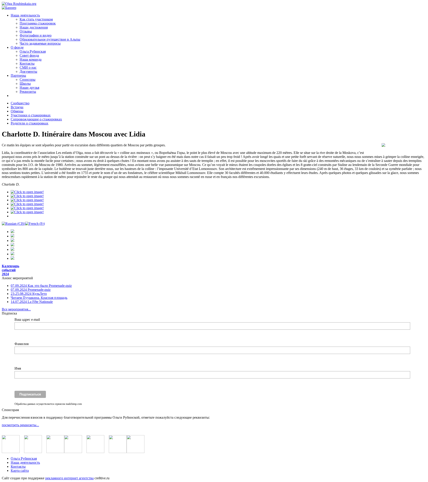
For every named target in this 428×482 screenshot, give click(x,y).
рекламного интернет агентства (69, 478)
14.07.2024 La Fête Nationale (32, 302)
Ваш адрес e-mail (27, 319)
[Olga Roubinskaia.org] (19, 4)
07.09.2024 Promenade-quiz (31, 290)
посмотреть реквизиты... (20, 425)
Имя (17, 368)
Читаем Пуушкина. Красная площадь (39, 298)
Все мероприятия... (16, 309)
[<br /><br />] (27, 192)
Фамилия (21, 344)
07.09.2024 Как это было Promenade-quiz (41, 286)
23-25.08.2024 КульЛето (29, 294)
